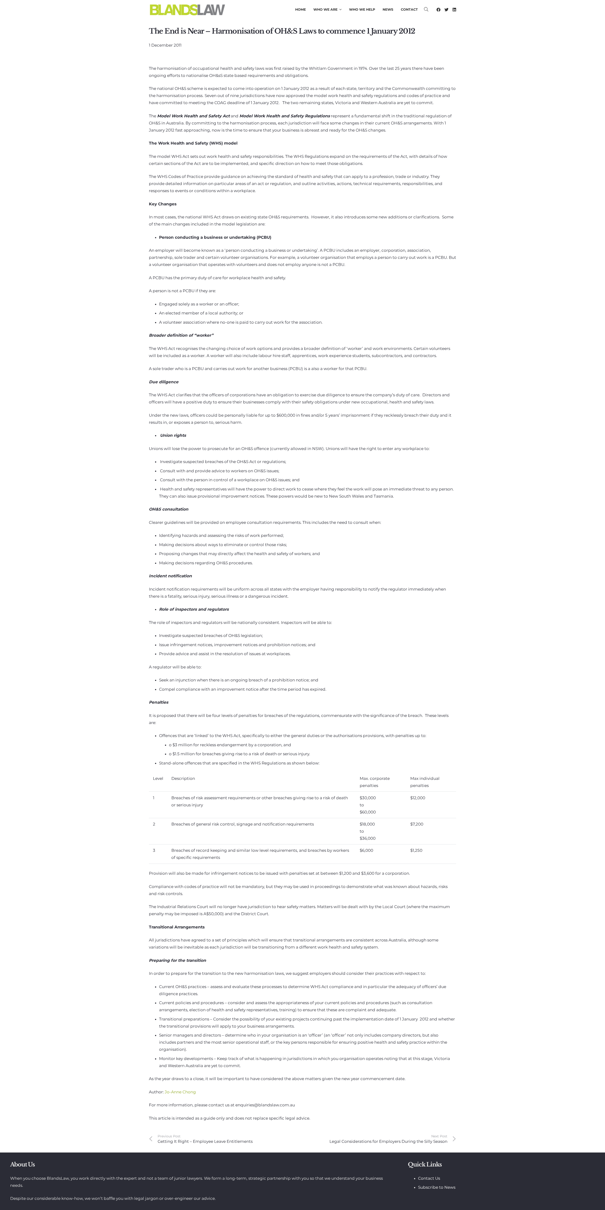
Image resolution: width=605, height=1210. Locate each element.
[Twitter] (447, 10)
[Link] (187, 9)
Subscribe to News (436, 1187)
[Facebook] (438, 10)
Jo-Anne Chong (180, 1092)
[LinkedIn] (454, 10)
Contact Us (429, 1178)
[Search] (426, 9)
